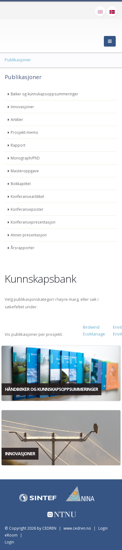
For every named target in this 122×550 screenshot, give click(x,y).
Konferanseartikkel (27, 196)
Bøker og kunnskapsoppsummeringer (44, 93)
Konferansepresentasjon (33, 222)
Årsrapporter (22, 247)
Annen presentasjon (29, 234)
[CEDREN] (33, 34)
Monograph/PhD (25, 157)
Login (9, 541)
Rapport (18, 145)
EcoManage (94, 334)
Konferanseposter (27, 209)
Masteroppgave (25, 170)
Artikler (17, 119)
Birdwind (91, 327)
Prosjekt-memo (24, 132)
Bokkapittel (21, 183)
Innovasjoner (22, 106)
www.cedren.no (77, 528)
